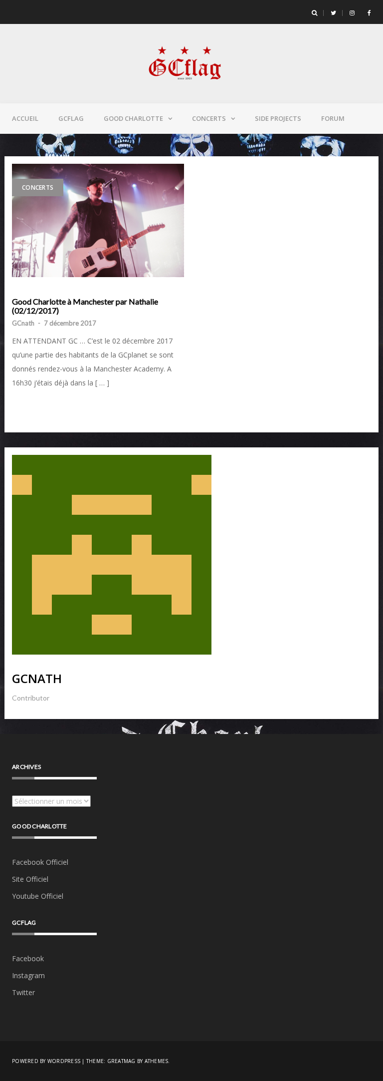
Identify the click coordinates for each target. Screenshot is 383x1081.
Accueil (25, 118)
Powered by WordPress (46, 1061)
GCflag (71, 118)
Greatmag (121, 1061)
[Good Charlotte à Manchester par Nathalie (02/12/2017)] (98, 220)
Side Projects (278, 118)
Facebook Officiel (40, 862)
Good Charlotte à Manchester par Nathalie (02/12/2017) (85, 306)
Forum (333, 118)
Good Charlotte (133, 118)
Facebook (28, 958)
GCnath (23, 323)
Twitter (23, 992)
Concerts (209, 118)
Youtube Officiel (37, 896)
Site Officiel (30, 879)
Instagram (28, 975)
